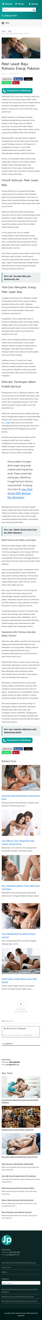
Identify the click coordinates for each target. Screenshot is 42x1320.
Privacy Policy (6, 1267)
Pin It (16, 83)
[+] (30, 1035)
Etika (8, 422)
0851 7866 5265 (14, 1252)
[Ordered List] (14, 1035)
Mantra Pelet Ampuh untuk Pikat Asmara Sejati (17, 1200)
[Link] (25, 1035)
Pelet (9, 31)
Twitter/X (28, 79)
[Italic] (6, 1035)
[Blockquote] (20, 1035)
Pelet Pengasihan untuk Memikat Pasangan (17, 1212)
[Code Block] (22, 1035)
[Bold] (3, 1035)
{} (28, 1035)
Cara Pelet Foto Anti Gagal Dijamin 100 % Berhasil (19, 1176)
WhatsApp (7, 83)
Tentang (4, 1272)
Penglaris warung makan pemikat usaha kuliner (18, 1130)
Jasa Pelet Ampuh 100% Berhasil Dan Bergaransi (20, 493)
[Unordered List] (17, 1035)
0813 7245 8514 (14, 1062)
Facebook (19, 79)
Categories (5, 1279)
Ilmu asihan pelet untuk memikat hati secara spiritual (19, 1157)
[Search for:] (19, 10)
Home (3, 31)
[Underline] (9, 1035)
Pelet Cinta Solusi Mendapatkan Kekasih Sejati (17, 1164)
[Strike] (12, 1035)
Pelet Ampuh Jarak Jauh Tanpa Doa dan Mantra (18, 1188)
